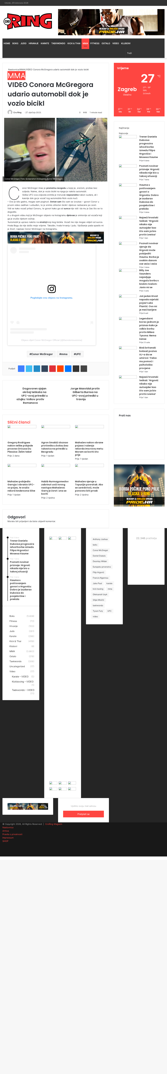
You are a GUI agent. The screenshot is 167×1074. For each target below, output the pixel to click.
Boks (15, 43)
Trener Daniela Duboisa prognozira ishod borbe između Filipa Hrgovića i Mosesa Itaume (148, 147)
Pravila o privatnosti (12, 834)
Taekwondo (58, 43)
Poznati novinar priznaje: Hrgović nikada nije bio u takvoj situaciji (149, 171)
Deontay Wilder (100, 561)
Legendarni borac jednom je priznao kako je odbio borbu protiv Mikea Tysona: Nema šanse (149, 329)
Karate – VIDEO (20, 676)
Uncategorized (17, 666)
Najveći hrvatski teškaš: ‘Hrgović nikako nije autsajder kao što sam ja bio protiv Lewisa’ (148, 226)
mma (64, 354)
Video (115, 43)
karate (109, 583)
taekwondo (98, 605)
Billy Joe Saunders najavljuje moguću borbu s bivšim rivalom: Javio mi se (149, 279)
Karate (45, 43)
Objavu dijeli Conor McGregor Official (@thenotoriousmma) (51, 340)
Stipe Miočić (98, 600)
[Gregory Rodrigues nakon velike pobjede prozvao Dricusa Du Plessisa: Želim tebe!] (22, 427)
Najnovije (123, 133)
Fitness (94, 43)
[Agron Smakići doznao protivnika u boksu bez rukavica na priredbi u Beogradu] (55, 427)
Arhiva (5, 831)
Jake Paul (97, 583)
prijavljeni (24, 521)
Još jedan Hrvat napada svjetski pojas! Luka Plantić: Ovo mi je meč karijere (149, 302)
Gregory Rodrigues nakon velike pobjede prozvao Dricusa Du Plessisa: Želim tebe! (20, 447)
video (95, 616)
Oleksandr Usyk (100, 594)
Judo (23, 43)
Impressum (8, 837)
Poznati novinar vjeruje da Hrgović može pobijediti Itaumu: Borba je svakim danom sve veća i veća (149, 253)
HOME (7, 43)
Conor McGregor (42, 354)
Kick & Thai (74, 43)
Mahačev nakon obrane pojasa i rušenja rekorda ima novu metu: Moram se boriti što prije (89, 448)
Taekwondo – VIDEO (23, 690)
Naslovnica (13, 69)
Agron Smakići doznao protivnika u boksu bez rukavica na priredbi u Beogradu (54, 447)
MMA (85, 43)
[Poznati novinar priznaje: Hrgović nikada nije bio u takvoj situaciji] (128, 166)
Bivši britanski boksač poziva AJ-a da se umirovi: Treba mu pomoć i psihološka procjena (148, 358)
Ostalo (106, 43)
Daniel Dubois (99, 556)
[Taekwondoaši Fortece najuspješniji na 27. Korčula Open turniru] (72, 783)
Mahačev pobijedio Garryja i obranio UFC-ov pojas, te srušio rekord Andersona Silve (21, 486)
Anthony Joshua (100, 539)
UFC (78, 354)
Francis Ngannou (100, 578)
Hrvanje (33, 43)
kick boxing (98, 589)
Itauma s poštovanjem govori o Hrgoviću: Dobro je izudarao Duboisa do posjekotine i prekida (149, 196)
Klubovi (125, 43)
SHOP (5, 841)
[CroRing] (27, 21)
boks (95, 544)
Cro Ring (17, 112)
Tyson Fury (98, 611)
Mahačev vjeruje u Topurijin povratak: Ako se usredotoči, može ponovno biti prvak (89, 486)
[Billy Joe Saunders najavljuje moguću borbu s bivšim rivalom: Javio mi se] (128, 271)
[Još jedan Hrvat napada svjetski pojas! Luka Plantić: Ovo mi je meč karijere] (128, 297)
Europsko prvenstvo (102, 567)
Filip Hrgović (98, 572)
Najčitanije (124, 128)
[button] (56, 149)
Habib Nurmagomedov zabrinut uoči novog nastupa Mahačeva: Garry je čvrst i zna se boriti (54, 487)
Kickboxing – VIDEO (23, 681)
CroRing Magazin (53, 824)
